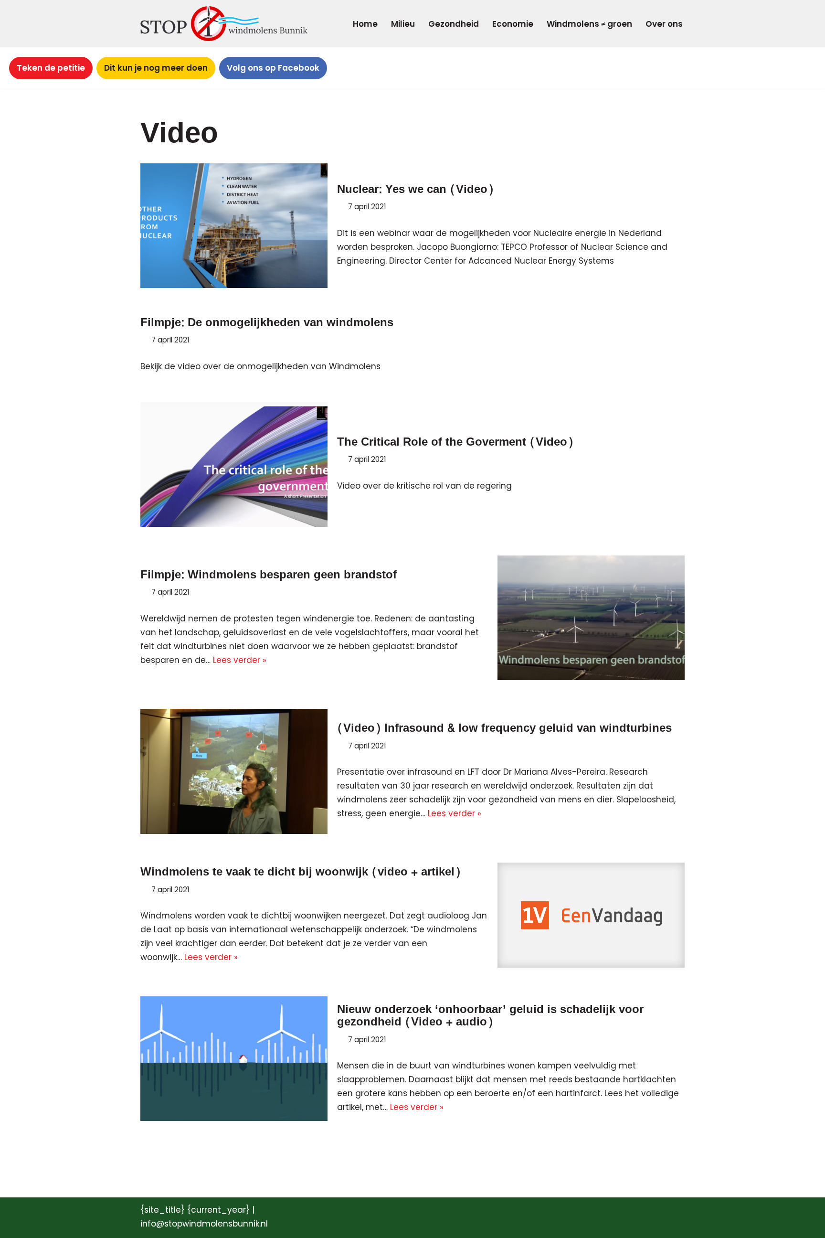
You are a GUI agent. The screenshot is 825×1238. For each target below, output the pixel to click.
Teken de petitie (51, 68)
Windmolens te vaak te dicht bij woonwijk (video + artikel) (300, 872)
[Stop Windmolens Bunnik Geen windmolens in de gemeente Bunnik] (223, 23)
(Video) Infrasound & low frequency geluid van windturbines (504, 728)
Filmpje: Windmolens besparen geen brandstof (268, 575)
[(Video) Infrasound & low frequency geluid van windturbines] (234, 771)
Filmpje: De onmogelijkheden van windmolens (266, 322)
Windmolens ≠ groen (589, 24)
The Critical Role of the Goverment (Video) (455, 442)
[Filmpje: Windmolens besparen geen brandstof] (591, 617)
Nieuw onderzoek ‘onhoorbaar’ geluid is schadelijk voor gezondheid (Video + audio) (490, 1015)
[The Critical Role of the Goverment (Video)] (234, 464)
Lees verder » (239, 660)
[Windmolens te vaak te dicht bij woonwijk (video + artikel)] (591, 915)
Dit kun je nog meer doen (156, 68)
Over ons (664, 24)
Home (365, 24)
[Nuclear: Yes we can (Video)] (234, 225)
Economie (512, 24)
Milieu (403, 24)
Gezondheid (453, 24)
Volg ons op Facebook (273, 68)
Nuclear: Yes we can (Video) (415, 189)
